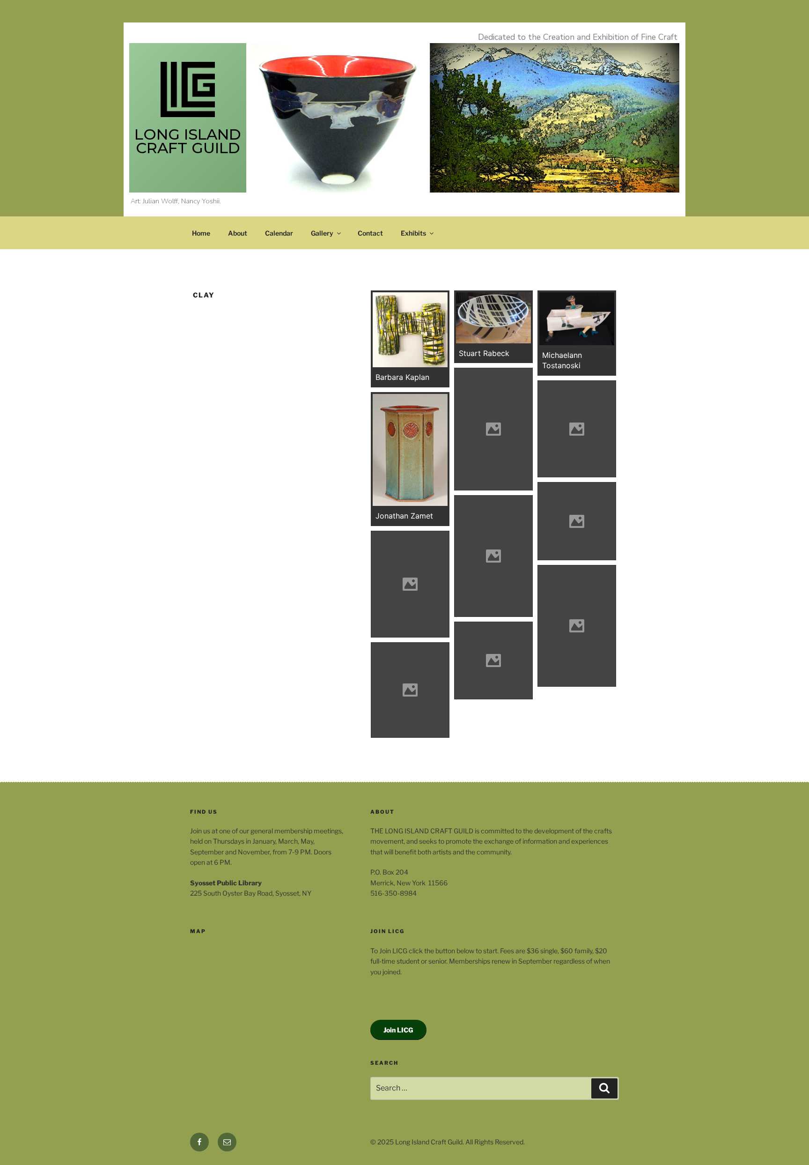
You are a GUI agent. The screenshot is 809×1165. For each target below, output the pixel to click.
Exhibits (413, 233)
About (237, 233)
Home (201, 233)
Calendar (279, 233)
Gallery (322, 233)
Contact (370, 233)
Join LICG (398, 1030)
